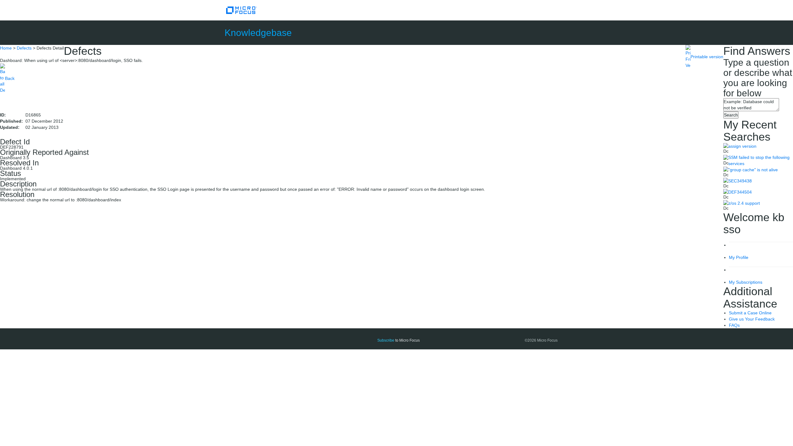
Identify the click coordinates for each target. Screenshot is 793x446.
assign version (742, 146)
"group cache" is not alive (753, 169)
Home (6, 48)
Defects (24, 48)
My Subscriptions (745, 282)
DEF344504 (740, 192)
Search (731, 114)
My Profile (738, 257)
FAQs (734, 325)
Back (10, 78)
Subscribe (385, 340)
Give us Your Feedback (752, 319)
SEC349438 (740, 180)
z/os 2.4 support (744, 203)
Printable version (706, 56)
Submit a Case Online (750, 312)
